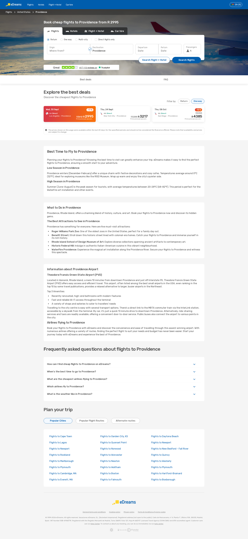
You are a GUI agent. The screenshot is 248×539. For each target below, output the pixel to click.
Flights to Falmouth (111, 479)
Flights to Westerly (161, 461)
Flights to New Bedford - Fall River (169, 448)
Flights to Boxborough (163, 479)
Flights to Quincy (160, 455)
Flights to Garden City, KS (114, 436)
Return (164, 47)
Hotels (41, 5)
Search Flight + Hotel (154, 60)
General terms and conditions (94, 512)
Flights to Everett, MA (61, 479)
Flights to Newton (110, 461)
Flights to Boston (109, 473)
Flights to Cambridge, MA (62, 473)
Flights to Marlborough (61, 461)
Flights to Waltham (110, 467)
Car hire (69, 5)
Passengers (191, 47)
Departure (142, 47)
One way (198, 101)
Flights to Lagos (58, 442)
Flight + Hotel (55, 5)
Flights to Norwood (110, 448)
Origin (52, 47)
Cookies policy (114, 512)
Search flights (187, 60)
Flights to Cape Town (60, 436)
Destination (98, 47)
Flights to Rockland (59, 455)
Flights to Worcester (111, 455)
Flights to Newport (161, 442)
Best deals (85, 79)
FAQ (166, 79)
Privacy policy (129, 512)
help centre (158, 524)
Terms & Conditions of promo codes (151, 512)
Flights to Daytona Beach (165, 436)
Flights (30, 5)
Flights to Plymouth (60, 467)
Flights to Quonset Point (113, 442)
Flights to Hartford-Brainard (166, 473)
